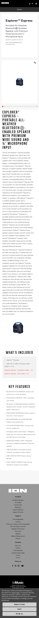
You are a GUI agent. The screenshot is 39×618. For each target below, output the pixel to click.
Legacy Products (18, 512)
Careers (18, 548)
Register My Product (18, 529)
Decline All (19, 614)
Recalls (18, 538)
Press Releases (18, 550)
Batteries (18, 507)
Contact (18, 522)
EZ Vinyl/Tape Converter (18, 526)
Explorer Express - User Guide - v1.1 (16, 374)
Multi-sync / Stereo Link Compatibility (18, 524)
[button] (34, 64)
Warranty (18, 531)
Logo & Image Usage (18, 553)
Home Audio (18, 505)
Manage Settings (19, 604)
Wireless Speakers (18, 500)
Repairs (18, 534)
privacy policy (16, 593)
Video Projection (18, 510)
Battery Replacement (18, 536)
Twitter (15, 566)
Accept (19, 609)
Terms (18, 557)
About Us (18, 545)
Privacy (18, 555)
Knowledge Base (18, 519)
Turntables (18, 502)
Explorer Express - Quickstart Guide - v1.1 (18, 370)
